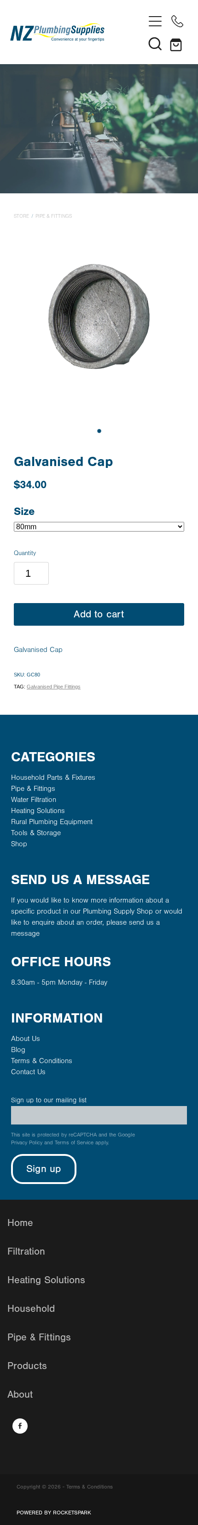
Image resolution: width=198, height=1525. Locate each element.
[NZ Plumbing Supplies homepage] (77, 32)
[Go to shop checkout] (177, 43)
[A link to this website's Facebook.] (20, 1426)
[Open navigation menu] (155, 21)
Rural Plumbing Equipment (52, 822)
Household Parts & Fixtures (53, 777)
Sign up (43, 1169)
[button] (155, 43)
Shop (19, 844)
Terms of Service (74, 1143)
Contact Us (28, 1072)
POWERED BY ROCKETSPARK (54, 1512)
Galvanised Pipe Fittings (54, 686)
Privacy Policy (26, 1143)
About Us (25, 1039)
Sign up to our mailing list (49, 1100)
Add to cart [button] (99, 614)
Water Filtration (33, 799)
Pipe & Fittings (53, 216)
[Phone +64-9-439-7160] (177, 21)
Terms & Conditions (41, 1061)
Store (21, 216)
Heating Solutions (38, 811)
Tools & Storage (36, 833)
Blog (18, 1050)
